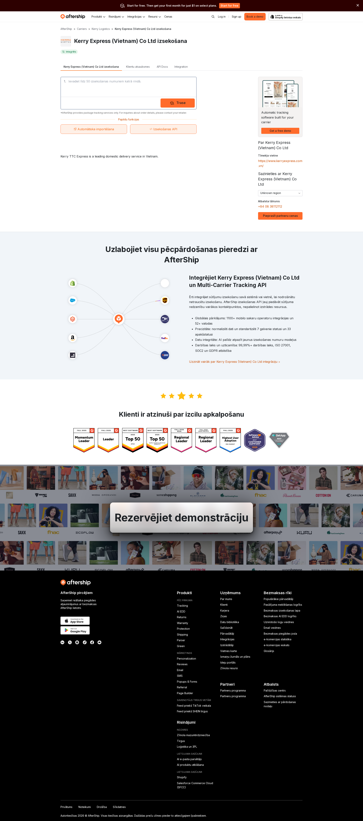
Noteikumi (84, 807)
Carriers (82, 28)
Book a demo (255, 16)
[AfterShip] (73, 16)
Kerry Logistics (101, 28)
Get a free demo (280, 130)
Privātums (66, 807)
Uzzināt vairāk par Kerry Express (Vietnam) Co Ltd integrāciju (234, 362)
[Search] (213, 17)
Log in (222, 16)
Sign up (236, 16)
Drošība (102, 807)
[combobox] (280, 193)
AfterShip (66, 28)
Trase (181, 103)
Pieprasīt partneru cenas (280, 216)
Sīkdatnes (119, 807)
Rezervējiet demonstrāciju (181, 517)
